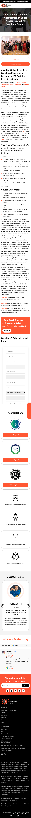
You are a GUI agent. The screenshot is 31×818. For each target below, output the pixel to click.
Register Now (15, 59)
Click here (4, 303)
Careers (3, 711)
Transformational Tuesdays (9, 798)
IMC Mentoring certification (16, 460)
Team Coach (17, 84)
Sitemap (20, 814)
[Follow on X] (23, 689)
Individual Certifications (7, 734)
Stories (3, 718)
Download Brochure (6, 737)
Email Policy (20, 812)
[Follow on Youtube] (15, 689)
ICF (14, 98)
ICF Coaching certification (15, 435)
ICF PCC (3, 139)
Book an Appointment (22, 802)
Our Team (4, 713)
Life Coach (17, 82)
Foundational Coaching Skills (20, 762)
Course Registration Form (8, 804)
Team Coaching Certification (21, 774)
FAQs (2, 729)
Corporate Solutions (6, 732)
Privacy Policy (12, 812)
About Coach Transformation (9, 708)
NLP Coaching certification (15, 485)
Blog (2, 720)
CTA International (6, 739)
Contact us (4, 297)
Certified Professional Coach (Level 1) (11, 764)
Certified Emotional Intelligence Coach (11, 776)
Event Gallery (24, 796)
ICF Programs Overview (15, 760)
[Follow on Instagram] (7, 689)
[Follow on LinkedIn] (19, 689)
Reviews (3, 715)
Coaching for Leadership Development (18, 788)
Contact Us (4, 727)
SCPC (23, 131)
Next (28, 606)
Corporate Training (17, 784)
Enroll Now (7, 330)
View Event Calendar (15, 64)
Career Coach (9, 84)
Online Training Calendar (13, 796)
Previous (2, 606)
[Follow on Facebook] (11, 689)
